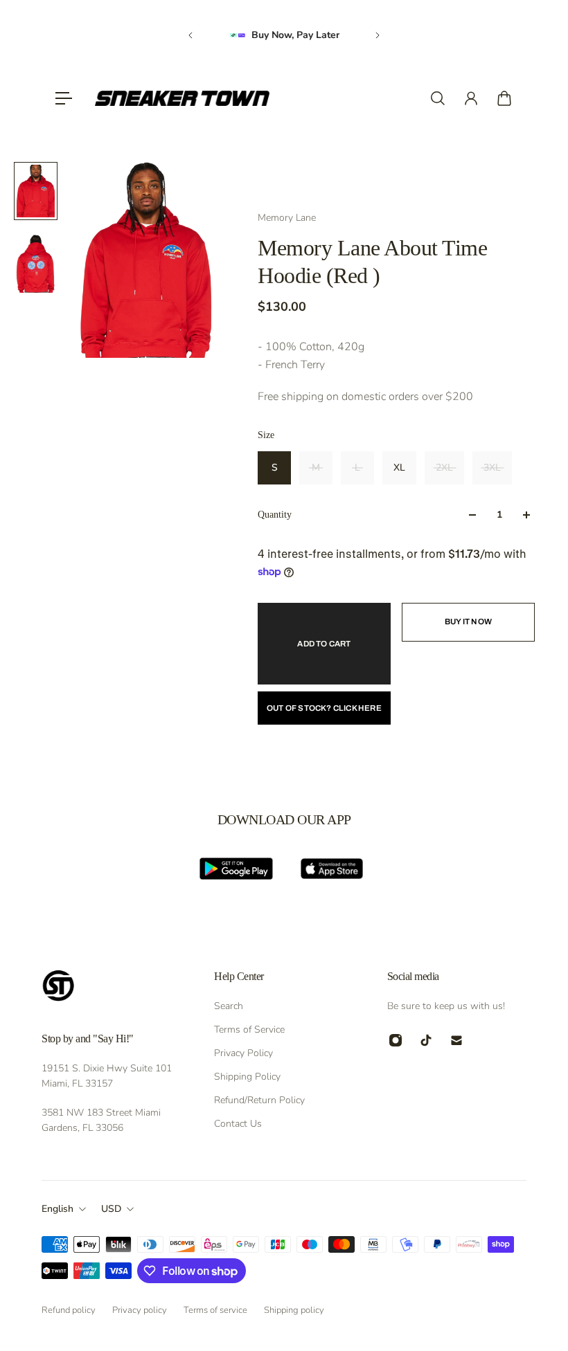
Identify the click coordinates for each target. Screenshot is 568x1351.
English (57, 1208)
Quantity (275, 514)
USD (111, 1208)
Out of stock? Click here (324, 708)
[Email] (456, 1040)
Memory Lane (287, 217)
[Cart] (504, 98)
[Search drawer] (437, 98)
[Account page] (471, 98)
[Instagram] (395, 1040)
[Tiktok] (426, 1040)
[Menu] (64, 98)
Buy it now (468, 621)
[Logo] (182, 98)
